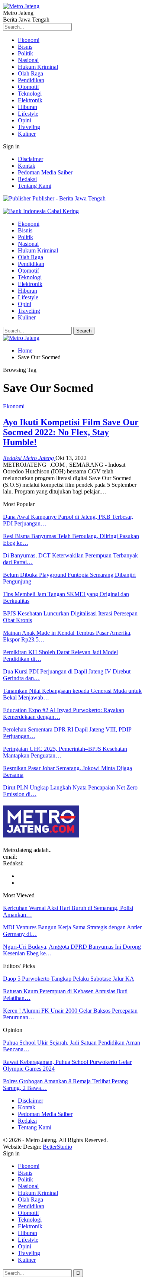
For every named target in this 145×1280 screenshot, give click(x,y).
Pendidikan (31, 80)
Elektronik (30, 100)
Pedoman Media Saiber (45, 172)
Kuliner (27, 134)
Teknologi (30, 93)
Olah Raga (30, 73)
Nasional (28, 60)
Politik (25, 53)
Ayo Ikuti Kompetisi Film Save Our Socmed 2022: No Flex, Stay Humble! (71, 432)
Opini (24, 120)
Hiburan (27, 107)
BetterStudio (57, 1147)
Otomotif (28, 87)
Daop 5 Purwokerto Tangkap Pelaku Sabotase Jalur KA (68, 978)
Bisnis (25, 47)
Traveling (29, 127)
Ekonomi (28, 40)
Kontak (26, 166)
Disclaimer (30, 159)
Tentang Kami (34, 186)
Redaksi (27, 179)
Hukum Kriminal (38, 67)
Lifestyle (28, 113)
